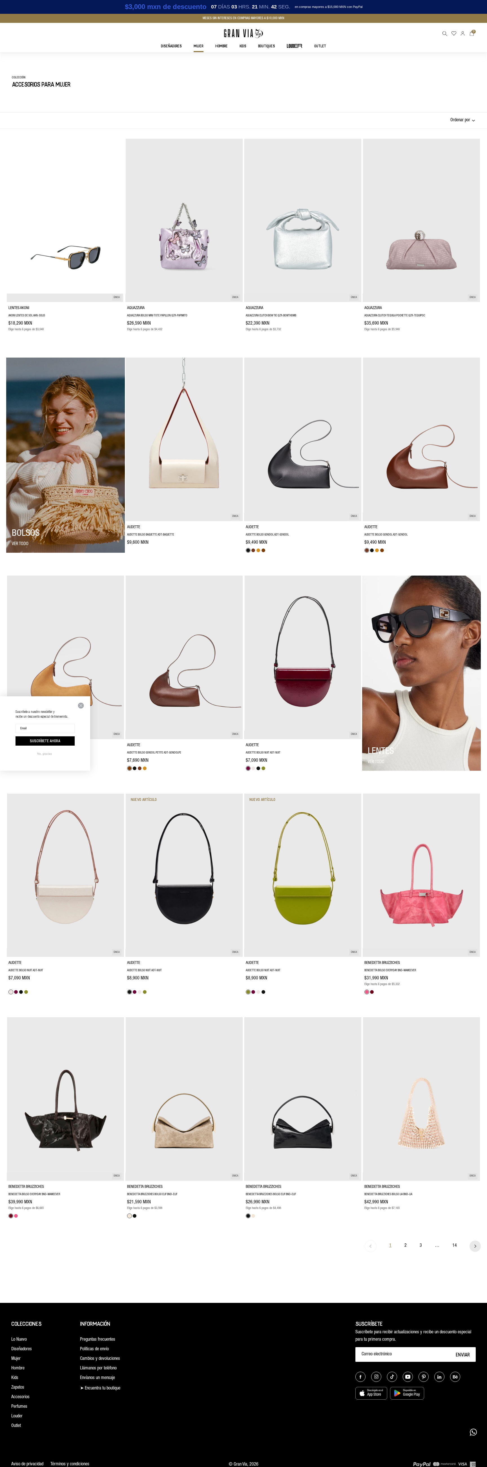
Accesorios (20, 1397)
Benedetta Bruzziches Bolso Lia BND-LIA (388, 1194)
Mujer (16, 1359)
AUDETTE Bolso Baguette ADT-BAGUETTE (150, 535)
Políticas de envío (94, 1349)
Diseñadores (21, 1349)
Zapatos (17, 1388)
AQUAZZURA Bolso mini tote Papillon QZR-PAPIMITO (157, 315)
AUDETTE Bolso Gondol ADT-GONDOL (267, 535)
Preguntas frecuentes (97, 1340)
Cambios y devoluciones (100, 1359)
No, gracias (44, 753)
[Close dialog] (81, 705)
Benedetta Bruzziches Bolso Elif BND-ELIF (152, 1194)
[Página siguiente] (475, 1246)
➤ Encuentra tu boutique (100, 1388)
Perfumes (19, 1407)
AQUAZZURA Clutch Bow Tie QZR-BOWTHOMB (271, 315)
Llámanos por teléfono (98, 1368)
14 (454, 1246)
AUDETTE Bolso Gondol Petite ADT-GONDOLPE (154, 753)
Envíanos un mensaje (97, 1378)
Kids (14, 1378)
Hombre (18, 1368)
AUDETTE (133, 527)
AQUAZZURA (136, 308)
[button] (445, 33)
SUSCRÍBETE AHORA (45, 741)
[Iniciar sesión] (463, 33)
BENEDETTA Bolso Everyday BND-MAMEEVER (390, 970)
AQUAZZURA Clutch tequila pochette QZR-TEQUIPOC (394, 315)
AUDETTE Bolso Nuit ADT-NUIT (263, 753)
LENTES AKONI (18, 308)
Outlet (16, 1426)
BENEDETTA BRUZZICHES (382, 963)
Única (117, 297)
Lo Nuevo (19, 1340)
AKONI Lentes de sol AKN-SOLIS (26, 315)
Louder (17, 1416)
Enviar (463, 1354)
